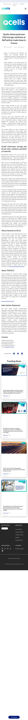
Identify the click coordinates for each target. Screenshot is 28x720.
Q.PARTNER (21, 3)
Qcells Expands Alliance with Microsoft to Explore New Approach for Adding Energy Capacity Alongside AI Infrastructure (13, 392)
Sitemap (17, 537)
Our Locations (18, 529)
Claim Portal (15, 3)
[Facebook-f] (5, 549)
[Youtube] (2, 551)
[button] (25, 8)
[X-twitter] (10, 549)
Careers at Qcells (19, 532)
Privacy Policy (17, 558)
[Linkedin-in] (2, 549)
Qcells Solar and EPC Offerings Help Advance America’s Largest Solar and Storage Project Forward (14, 470)
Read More (5, 395)
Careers (14, 5)
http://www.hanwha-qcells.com (17, 266)
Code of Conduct (19, 534)
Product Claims (19, 540)
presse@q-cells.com (9, 347)
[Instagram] (8, 549)
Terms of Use (10, 558)
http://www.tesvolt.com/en (7, 301)
